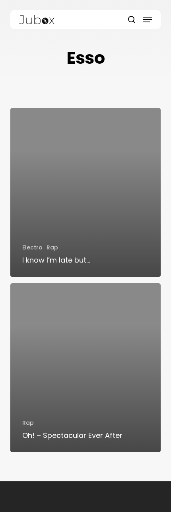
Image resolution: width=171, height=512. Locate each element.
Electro (32, 247)
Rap (52, 247)
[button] (147, 20)
